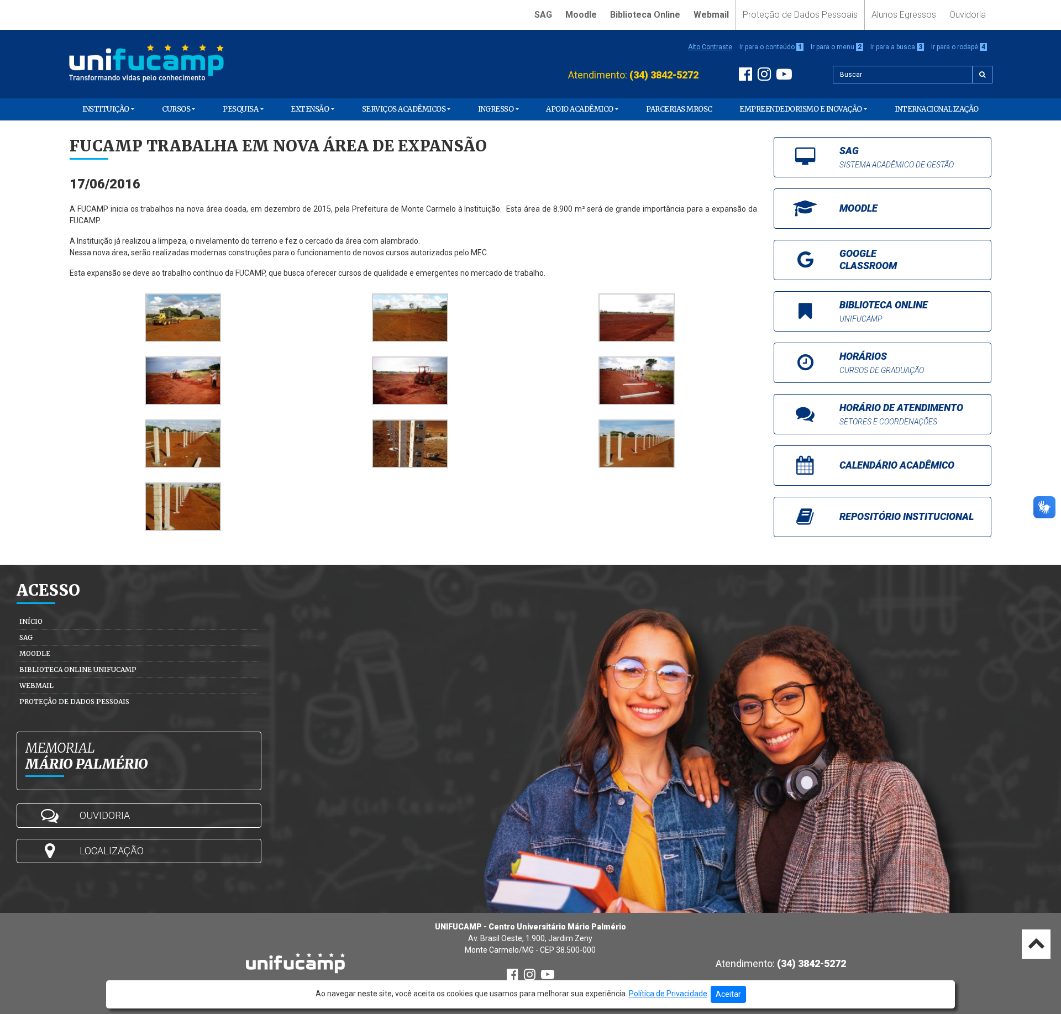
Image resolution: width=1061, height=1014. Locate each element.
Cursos (176, 109)
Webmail (711, 14)
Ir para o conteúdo (770, 47)
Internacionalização (937, 109)
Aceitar (728, 994)
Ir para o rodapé (958, 47)
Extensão (310, 109)
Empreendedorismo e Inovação (800, 109)
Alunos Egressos (903, 14)
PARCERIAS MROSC (679, 109)
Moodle (581, 14)
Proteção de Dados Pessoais (800, 14)
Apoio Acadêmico (579, 109)
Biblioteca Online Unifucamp (77, 669)
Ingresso (495, 109)
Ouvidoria (967, 14)
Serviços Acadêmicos (404, 109)
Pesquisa (240, 109)
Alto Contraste (710, 47)
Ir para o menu (836, 47)
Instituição (105, 109)
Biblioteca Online (645, 14)
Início (31, 621)
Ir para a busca (896, 47)
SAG (543, 14)
